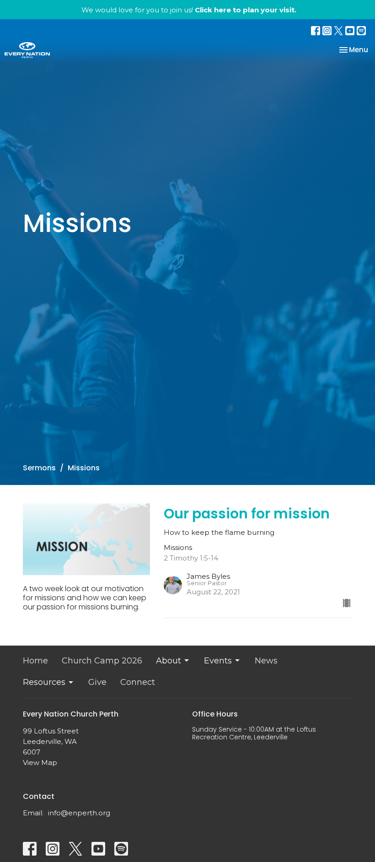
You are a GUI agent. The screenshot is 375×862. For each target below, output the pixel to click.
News (266, 661)
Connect (137, 682)
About (168, 661)
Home (35, 661)
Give (97, 682)
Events (218, 661)
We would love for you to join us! (188, 9)
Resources (44, 682)
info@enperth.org (79, 812)
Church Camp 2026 (102, 661)
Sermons (39, 468)
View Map (40, 762)
